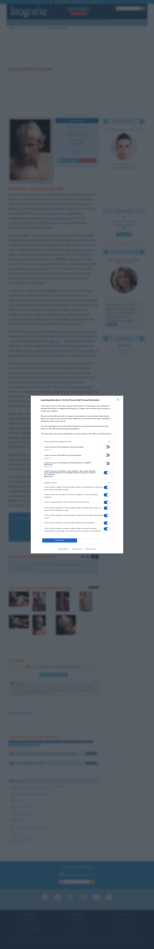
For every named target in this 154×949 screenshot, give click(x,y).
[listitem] (77, 441)
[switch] (107, 447)
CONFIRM (59, 540)
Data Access (77, 549)
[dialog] (77, 475)
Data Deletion (63, 549)
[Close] (118, 400)
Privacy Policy (90, 549)
